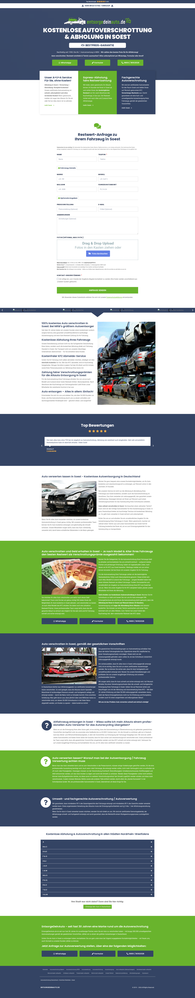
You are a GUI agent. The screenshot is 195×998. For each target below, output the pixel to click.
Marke (60, 174)
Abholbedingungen (135, 973)
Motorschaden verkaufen (54, 973)
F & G (45, 856)
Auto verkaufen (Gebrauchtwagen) (125, 969)
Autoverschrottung (98, 969)
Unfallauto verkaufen (68, 973)
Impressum (145, 973)
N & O (45, 875)
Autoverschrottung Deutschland (49, 980)
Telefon (102, 154)
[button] (2, 310)
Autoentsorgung (109, 969)
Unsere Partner (109, 973)
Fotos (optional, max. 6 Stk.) (70, 237)
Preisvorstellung (65, 204)
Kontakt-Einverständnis (69, 275)
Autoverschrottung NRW (73, 969)
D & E (45, 851)
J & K (45, 866)
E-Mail (101, 204)
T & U (45, 890)
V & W (45, 894)
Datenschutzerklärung (121, 973)
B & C (45, 847)
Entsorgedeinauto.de (50, 987)
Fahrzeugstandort (107, 184)
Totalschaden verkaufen (82, 973)
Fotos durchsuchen (100, 254)
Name (59, 154)
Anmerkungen (63, 215)
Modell (101, 174)
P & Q (45, 880)
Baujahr (61, 184)
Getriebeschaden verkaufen (144, 969)
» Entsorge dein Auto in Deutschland (97, 907)
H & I (44, 861)
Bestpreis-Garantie (99, 45)
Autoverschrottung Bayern (57, 969)
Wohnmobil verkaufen (97, 973)
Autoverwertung (86, 969)
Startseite (45, 969)
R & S (45, 885)
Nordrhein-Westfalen (65, 980)
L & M (45, 870)
